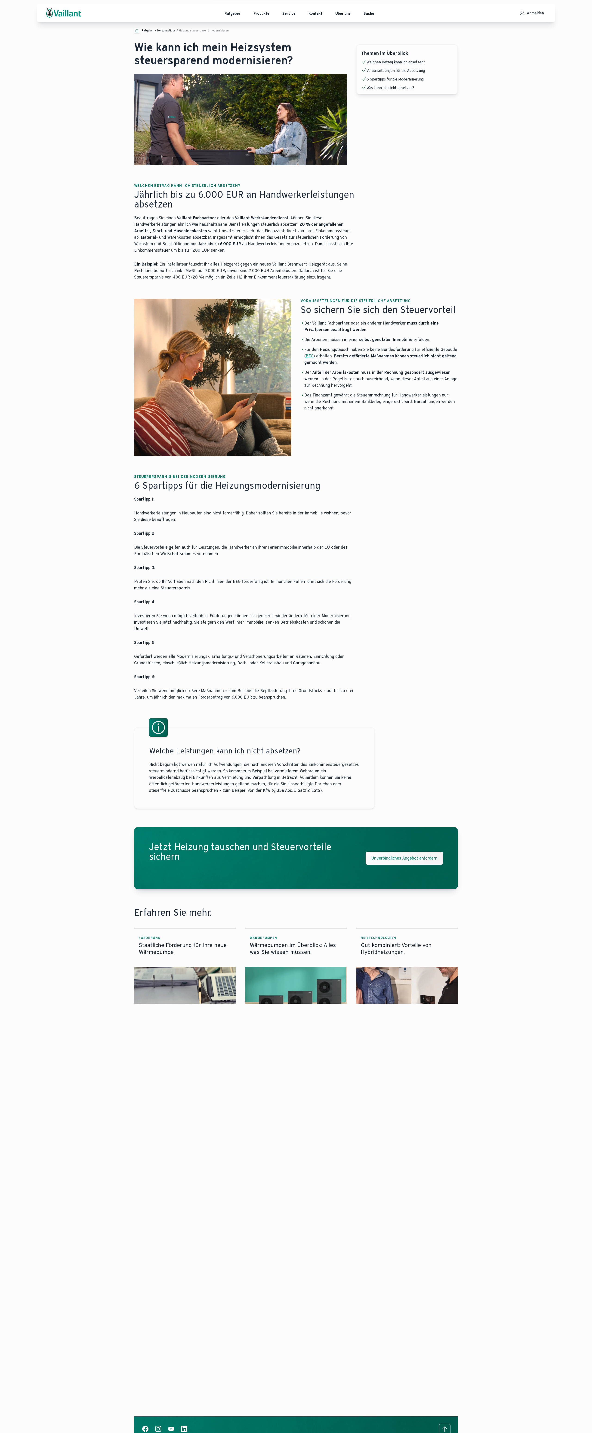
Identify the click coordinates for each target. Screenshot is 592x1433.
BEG (310, 356)
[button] (185, 966)
